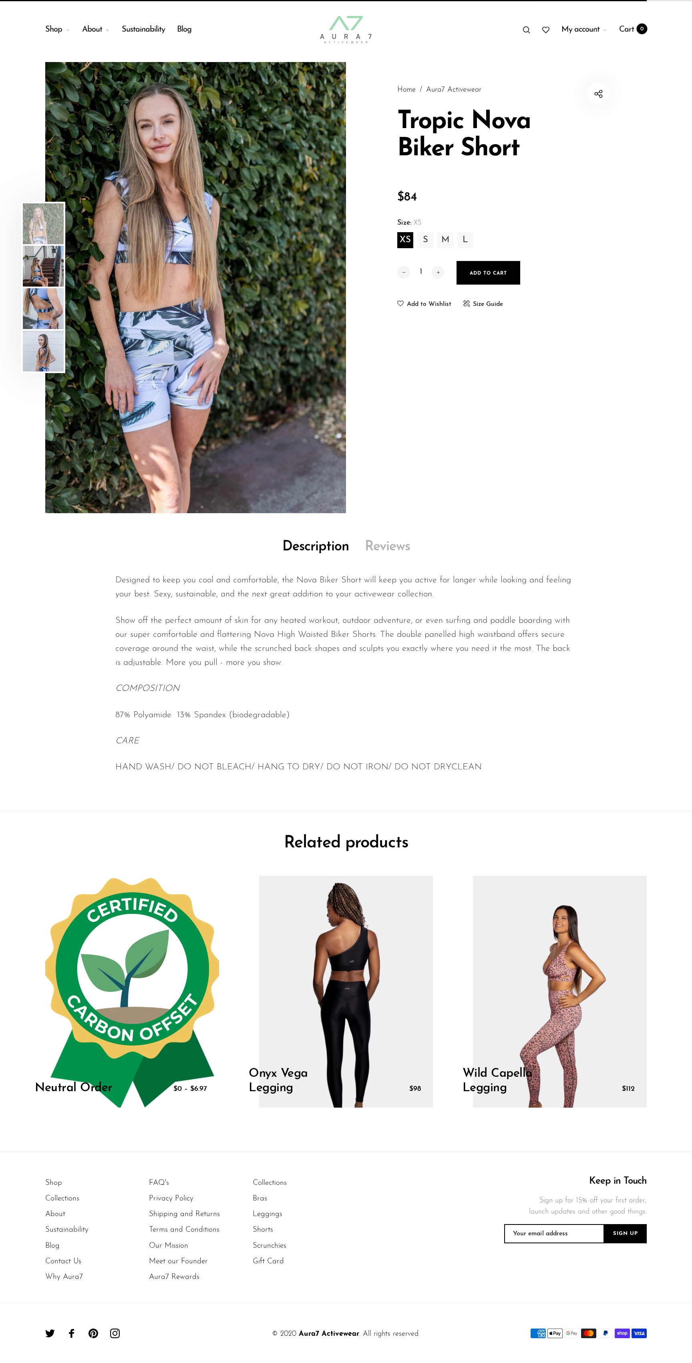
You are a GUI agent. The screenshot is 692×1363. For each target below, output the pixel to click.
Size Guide (488, 304)
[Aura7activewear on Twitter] (50, 1333)
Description (315, 547)
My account (580, 30)
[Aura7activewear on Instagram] (115, 1333)
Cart (631, 30)
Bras (260, 1198)
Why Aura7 (64, 1277)
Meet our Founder (178, 1261)
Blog (184, 30)
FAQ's (159, 1183)
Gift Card (268, 1261)
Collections (62, 1198)
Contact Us (63, 1261)
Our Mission (168, 1246)
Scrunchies (269, 1246)
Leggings (267, 1214)
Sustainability (143, 30)
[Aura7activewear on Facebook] (71, 1333)
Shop (53, 30)
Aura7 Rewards (174, 1277)
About (92, 30)
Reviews (387, 547)
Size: (409, 223)
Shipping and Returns (184, 1214)
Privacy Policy (171, 1198)
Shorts (263, 1230)
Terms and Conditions (184, 1230)
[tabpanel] (195, 287)
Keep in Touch (617, 1181)
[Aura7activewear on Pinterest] (93, 1333)
